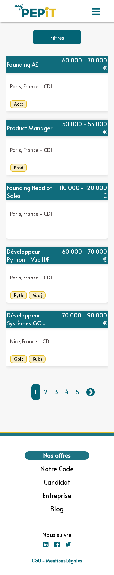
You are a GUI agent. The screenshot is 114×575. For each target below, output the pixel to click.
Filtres (57, 37)
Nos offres (57, 455)
